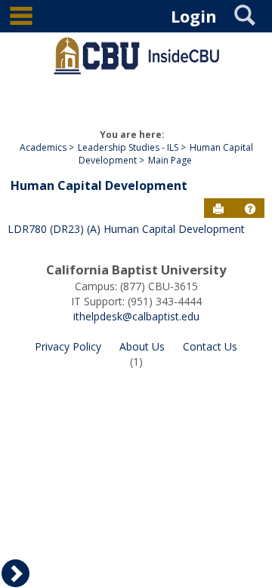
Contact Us (210, 346)
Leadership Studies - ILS (128, 147)
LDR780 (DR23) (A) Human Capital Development (126, 229)
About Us (142, 346)
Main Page (170, 160)
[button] (250, 209)
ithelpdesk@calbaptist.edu (136, 316)
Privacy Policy (68, 346)
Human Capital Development (99, 185)
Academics (43, 147)
